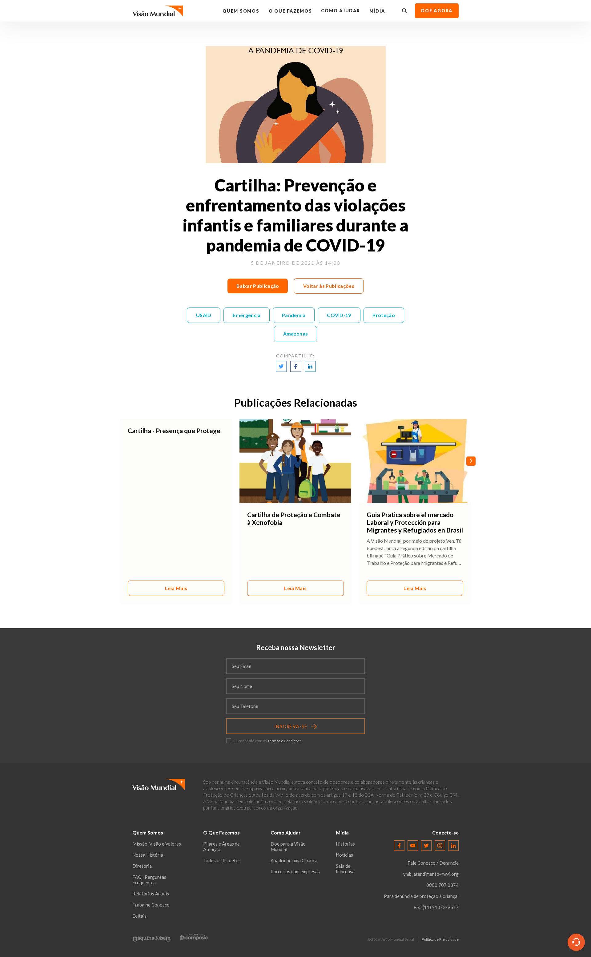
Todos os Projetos (222, 860)
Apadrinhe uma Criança (294, 860)
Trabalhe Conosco (151, 904)
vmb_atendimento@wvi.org (431, 874)
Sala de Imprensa (345, 868)
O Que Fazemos (290, 11)
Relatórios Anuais (150, 893)
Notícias (344, 855)
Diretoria (142, 866)
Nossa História (147, 855)
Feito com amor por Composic (194, 937)
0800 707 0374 (442, 885)
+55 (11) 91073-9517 (436, 907)
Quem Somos (241, 11)
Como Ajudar (340, 10)
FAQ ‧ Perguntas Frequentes (149, 879)
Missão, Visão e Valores (156, 843)
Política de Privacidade (440, 939)
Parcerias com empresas (295, 871)
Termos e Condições (284, 740)
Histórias (345, 843)
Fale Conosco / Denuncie (433, 863)
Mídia (377, 11)
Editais (139, 916)
